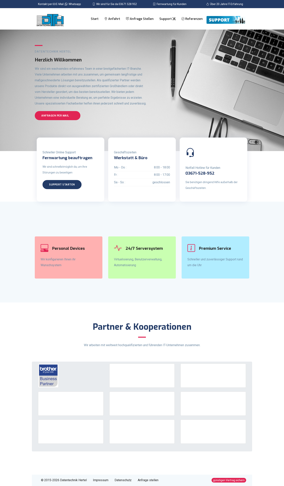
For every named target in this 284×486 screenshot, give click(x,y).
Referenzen (194, 19)
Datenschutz (123, 480)
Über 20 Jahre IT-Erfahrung (226, 4)
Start (95, 19)
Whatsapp (74, 4)
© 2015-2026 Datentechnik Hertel (64, 480)
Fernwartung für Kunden (171, 4)
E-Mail (60, 4)
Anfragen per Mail (55, 115)
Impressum (100, 480)
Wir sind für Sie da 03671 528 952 (116, 4)
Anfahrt (113, 19)
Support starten (62, 184)
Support (166, 19)
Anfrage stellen (141, 19)
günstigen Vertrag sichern (229, 480)
